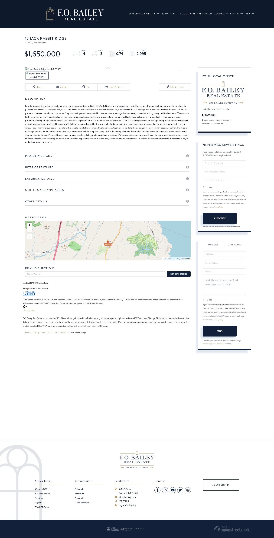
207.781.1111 (210, 115)
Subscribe (220, 218)
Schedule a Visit (235, 245)
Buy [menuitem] (164, 14)
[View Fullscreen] (29, 236)
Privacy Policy (30, 310)
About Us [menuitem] (220, 14)
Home (28, 332)
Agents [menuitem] (38, 502)
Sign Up (132, 505)
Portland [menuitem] (79, 498)
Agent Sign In (221, 485)
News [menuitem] (248, 14)
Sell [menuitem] (173, 14)
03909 (63, 332)
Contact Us (207, 124)
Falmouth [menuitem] (79, 489)
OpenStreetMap (175, 259)
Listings (36, 332)
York (49, 332)
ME (43, 332)
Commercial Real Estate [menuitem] (195, 14)
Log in (121, 505)
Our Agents (218, 124)
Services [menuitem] (39, 498)
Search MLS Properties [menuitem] (143, 14)
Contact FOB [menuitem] (41, 489)
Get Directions (178, 274)
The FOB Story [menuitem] (42, 507)
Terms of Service (221, 344)
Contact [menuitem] (235, 14)
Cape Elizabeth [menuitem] (82, 502)
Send (219, 331)
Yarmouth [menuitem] (79, 493)
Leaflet (165, 259)
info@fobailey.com (127, 497)
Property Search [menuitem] (42, 493)
